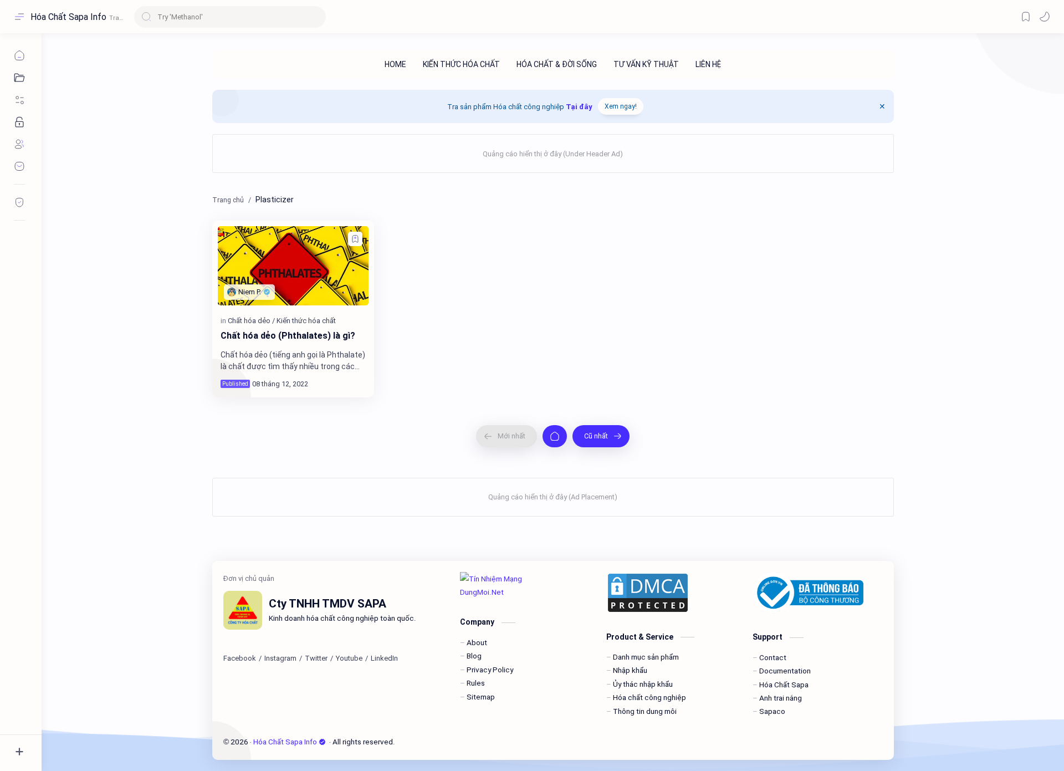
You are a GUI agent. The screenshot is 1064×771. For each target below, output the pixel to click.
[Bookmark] (1025, 16)
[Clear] (316, 17)
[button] (1044, 16)
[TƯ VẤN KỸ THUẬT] (646, 64)
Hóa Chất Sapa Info (68, 17)
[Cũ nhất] (601, 436)
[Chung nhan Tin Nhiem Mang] (525, 585)
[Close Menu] (882, 106)
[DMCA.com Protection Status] (671, 593)
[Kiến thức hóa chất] (306, 321)
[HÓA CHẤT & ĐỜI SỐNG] (556, 64)
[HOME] (395, 64)
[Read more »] (346, 384)
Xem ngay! (621, 106)
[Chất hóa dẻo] (251, 321)
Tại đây (579, 107)
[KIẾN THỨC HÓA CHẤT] (461, 64)
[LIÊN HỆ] (708, 64)
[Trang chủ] (555, 436)
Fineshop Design (471, 741)
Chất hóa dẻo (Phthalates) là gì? (288, 335)
